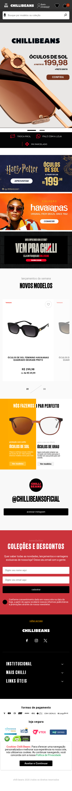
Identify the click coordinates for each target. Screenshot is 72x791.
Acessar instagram (36, 512)
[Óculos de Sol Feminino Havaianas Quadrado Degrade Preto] (28, 329)
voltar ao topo (36, 621)
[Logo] (22, 5)
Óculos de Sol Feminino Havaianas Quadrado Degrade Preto (28, 358)
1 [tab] (31, 130)
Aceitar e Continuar (36, 763)
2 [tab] (42, 130)
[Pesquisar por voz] (5, 15)
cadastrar (36, 589)
